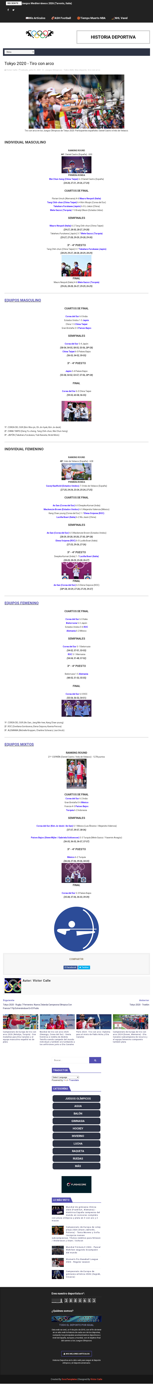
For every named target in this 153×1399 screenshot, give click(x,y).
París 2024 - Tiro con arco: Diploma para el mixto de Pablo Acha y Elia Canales (93, 1034)
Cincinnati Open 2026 (33, 3)
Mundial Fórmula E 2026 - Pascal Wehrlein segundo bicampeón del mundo (83, 1250)
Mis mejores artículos (77, 1354)
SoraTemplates (69, 1379)
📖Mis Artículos (35, 18)
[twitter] (13, 10)
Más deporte (81, 70)
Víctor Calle (96, 1379)
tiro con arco (94, 70)
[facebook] (8, 10)
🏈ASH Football (61, 18)
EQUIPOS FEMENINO (21, 603)
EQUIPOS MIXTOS (19, 744)
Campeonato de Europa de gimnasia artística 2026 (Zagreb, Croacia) (83, 1274)
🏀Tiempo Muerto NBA (91, 18)
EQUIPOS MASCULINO (22, 300)
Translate (74, 1080)
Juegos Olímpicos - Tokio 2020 (59, 70)
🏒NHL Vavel (119, 18)
